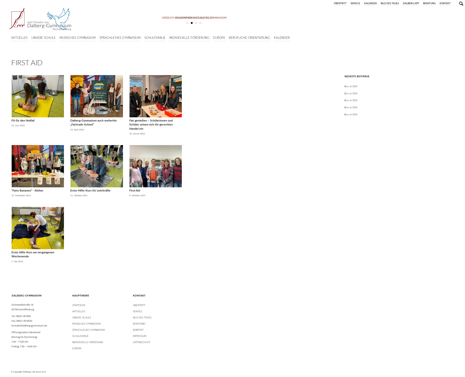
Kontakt (445, 3)
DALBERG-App (411, 3)
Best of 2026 (350, 86)
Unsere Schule (81, 318)
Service (355, 3)
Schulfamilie (80, 336)
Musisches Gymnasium (86, 324)
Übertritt (340, 3)
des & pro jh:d (39, 371)
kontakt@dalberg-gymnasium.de (29, 325)
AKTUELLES (78, 311)
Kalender (370, 3)
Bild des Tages (390, 3)
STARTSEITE (79, 305)
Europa (77, 348)
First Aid (27, 63)
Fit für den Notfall (23, 120)
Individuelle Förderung (87, 342)
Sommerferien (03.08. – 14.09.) (194, 18)
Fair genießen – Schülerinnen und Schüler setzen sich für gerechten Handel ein (151, 124)
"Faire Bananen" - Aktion (27, 190)
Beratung (429, 3)
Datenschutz (141, 342)
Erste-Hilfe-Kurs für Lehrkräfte (90, 190)
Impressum (139, 336)
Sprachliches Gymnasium (88, 330)
